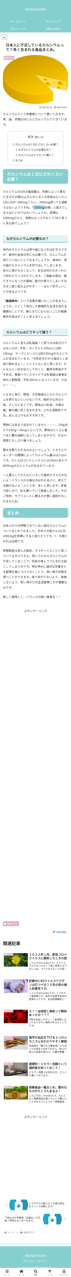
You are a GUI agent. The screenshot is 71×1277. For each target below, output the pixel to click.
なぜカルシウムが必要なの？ (34, 149)
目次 (30, 137)
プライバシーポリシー (35, 1261)
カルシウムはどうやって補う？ (36, 155)
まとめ (19, 160)
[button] (63, 787)
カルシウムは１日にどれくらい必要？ (36, 144)
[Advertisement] (35, 765)
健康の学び (12, 923)
